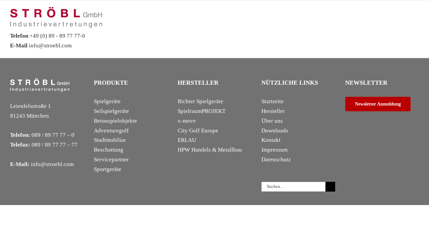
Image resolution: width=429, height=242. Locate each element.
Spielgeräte (107, 101)
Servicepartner (111, 159)
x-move (187, 121)
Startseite (272, 101)
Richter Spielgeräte (200, 101)
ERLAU (187, 140)
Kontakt (271, 140)
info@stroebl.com (41, 45)
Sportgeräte (107, 169)
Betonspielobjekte (115, 121)
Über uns (272, 121)
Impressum (274, 150)
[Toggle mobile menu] (416, 17)
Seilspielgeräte (111, 111)
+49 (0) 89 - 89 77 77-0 (47, 36)
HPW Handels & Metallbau (210, 150)
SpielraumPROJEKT (202, 111)
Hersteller (273, 111)
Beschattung (108, 150)
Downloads (274, 130)
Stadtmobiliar (110, 140)
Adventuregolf (111, 130)
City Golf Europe (198, 130)
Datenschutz (276, 159)
